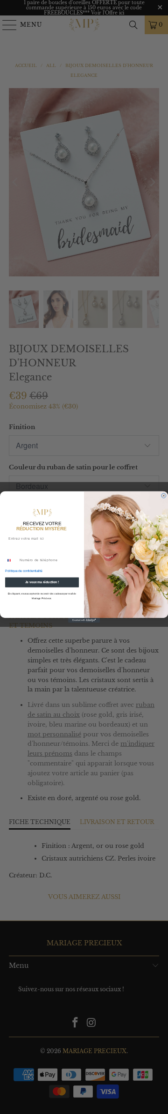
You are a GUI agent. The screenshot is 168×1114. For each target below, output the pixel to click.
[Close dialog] (163, 495)
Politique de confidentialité (23, 570)
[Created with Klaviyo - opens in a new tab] (84, 620)
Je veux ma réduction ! (42, 582)
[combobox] (11, 560)
